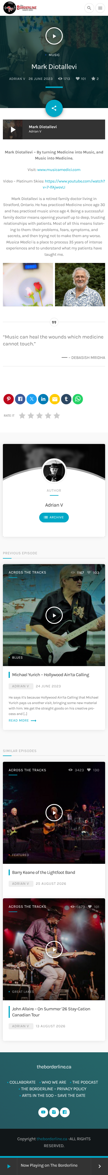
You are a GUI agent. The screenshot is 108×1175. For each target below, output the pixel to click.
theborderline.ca (52, 1138)
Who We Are (54, 1082)
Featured (20, 855)
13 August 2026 (50, 1026)
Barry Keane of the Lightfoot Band (43, 872)
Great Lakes (23, 992)
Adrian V (17, 79)
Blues (17, 658)
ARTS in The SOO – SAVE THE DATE (54, 1095)
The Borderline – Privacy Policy (53, 1088)
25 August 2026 (51, 884)
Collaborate (23, 1082)
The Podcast (85, 1082)
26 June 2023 (41, 79)
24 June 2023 (48, 686)
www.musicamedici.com (58, 169)
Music (54, 55)
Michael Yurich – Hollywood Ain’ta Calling (50, 674)
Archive (53, 517)
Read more (23, 721)
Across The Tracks (27, 572)
